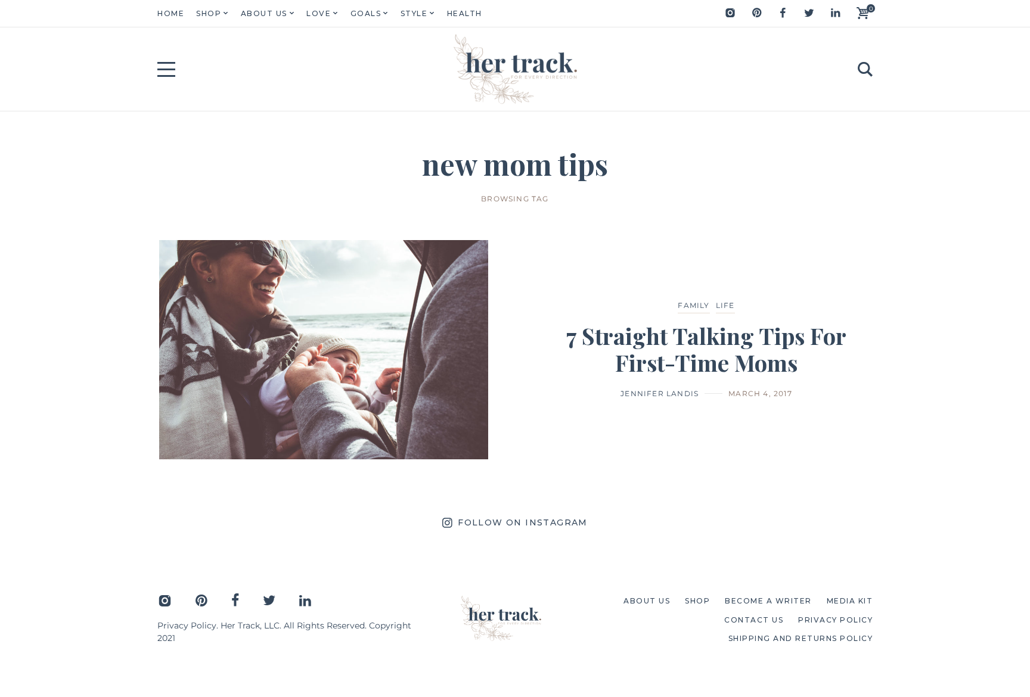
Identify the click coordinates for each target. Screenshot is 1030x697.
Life (725, 305)
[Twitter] (808, 13)
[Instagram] (730, 13)
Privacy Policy (186, 625)
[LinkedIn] (835, 13)
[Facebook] (782, 13)
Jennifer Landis (660, 393)
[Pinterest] (756, 13)
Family (693, 305)
